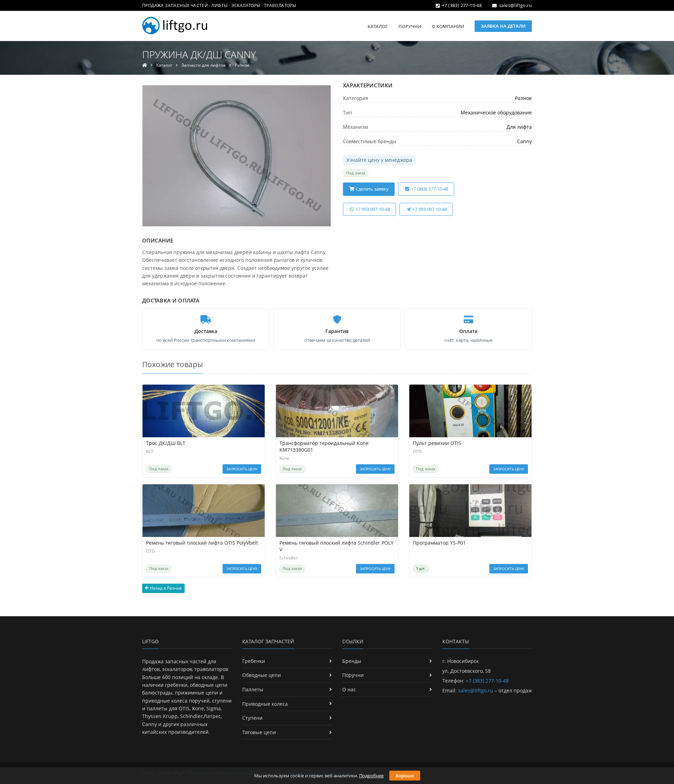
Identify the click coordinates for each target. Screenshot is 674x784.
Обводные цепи (261, 675)
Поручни (409, 26)
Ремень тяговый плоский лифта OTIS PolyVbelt (202, 543)
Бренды (351, 661)
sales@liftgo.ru (515, 5)
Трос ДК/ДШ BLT (165, 443)
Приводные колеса (265, 703)
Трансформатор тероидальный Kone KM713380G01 (324, 446)
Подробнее (371, 775)
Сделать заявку (372, 189)
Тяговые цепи (259, 732)
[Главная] (144, 65)
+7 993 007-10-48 (372, 209)
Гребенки (253, 661)
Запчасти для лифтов (203, 65)
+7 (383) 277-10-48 (462, 5)
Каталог (378, 26)
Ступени (252, 718)
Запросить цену (241, 468)
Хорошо (405, 775)
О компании (448, 26)
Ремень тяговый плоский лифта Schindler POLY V (336, 546)
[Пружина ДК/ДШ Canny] (237, 156)
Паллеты (252, 689)
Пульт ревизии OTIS (437, 443)
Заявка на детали (503, 26)
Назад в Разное (165, 588)
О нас (349, 689)
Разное (242, 65)
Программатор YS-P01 (439, 543)
